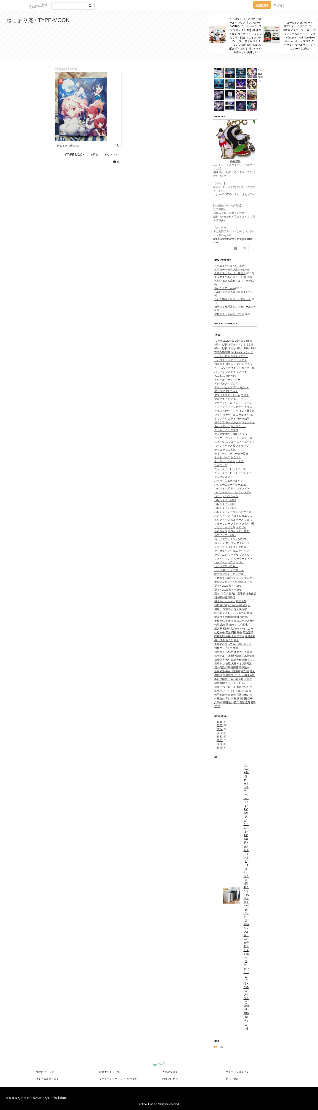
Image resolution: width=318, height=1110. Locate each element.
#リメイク (112, 154)
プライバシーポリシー (112, 1078)
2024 (220, 729)
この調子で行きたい (226, 266)
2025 (220, 725)
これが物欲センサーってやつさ (232, 299)
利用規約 (132, 1078)
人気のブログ (170, 1071)
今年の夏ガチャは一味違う (230, 273)
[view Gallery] (236, 248)
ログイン (280, 5)
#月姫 (95, 154)
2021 (220, 740)
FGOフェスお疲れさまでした (231, 280)
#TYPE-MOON (74, 154)
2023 (220, 732)
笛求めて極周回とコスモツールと (233, 306)
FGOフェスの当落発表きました (232, 291)
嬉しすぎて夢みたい (68, 145)
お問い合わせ (170, 1078)
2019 (220, 747)
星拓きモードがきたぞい (228, 314)
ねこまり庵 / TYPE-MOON (37, 20)
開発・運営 (232, 1078)
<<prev (260, 71)
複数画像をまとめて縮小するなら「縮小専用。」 (38, 1098)
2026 (220, 721)
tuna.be (158, 1064)
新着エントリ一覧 (109, 1071)
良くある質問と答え (47, 1078)
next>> (260, 78)
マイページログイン (237, 1071)
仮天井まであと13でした (228, 277)
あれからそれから (224, 288)
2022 (220, 736)
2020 (220, 743)
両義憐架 (235, 161)
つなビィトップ (45, 1071)
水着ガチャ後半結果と (227, 269)
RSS (220, 1046)
